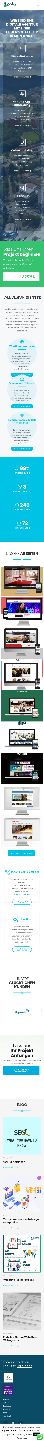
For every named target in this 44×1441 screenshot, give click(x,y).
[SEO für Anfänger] (22, 1135)
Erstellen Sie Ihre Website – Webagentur (20, 1339)
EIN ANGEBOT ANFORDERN (28, 277)
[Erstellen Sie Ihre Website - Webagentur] (22, 1311)
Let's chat (24, 1366)
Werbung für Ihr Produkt (18, 1279)
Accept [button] (36, 1434)
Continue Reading (10, 1167)
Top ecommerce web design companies (21, 1220)
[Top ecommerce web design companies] (22, 1193)
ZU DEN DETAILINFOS (21, 77)
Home (6, 1399)
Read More (22, 1438)
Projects (7, 1406)
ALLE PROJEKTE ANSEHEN (21, 853)
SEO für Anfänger (14, 1161)
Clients (6, 1409)
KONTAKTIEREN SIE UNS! (22, 901)
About (6, 1402)
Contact (7, 1416)
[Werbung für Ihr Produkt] (22, 1254)
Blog (5, 1412)
